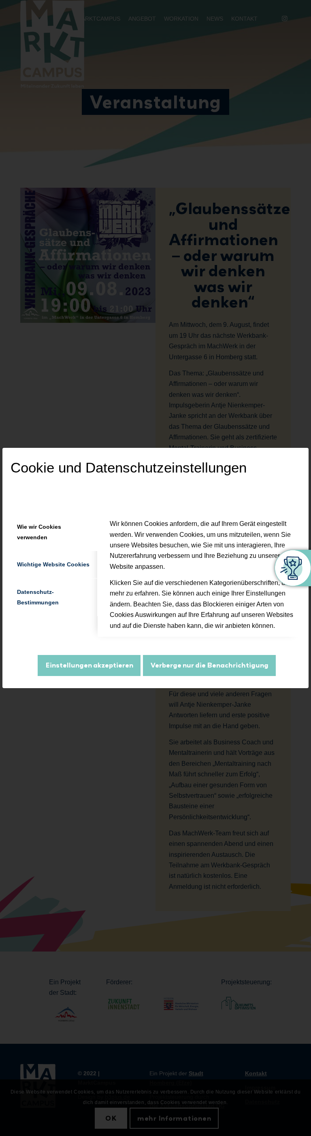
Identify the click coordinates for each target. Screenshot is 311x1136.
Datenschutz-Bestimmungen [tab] (38, 597)
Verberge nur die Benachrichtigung (209, 665)
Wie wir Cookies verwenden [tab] (39, 531)
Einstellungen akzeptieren (89, 665)
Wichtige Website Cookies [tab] (53, 564)
